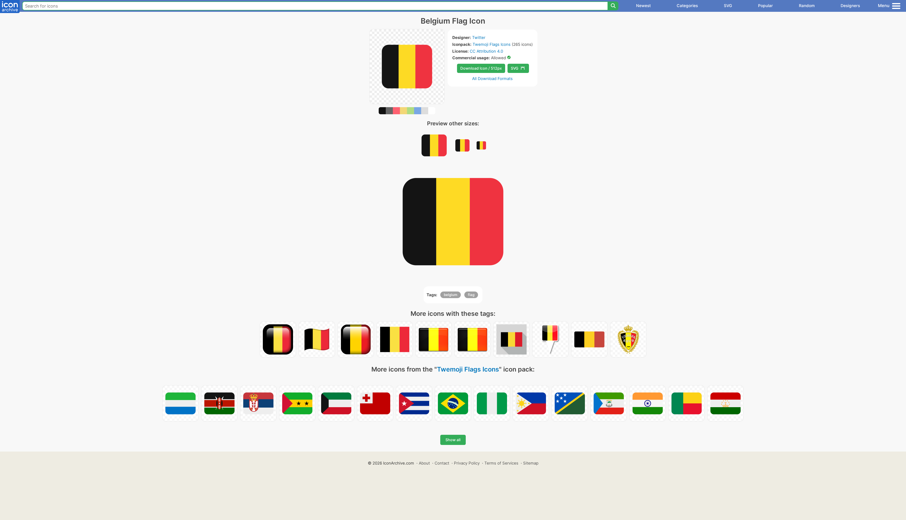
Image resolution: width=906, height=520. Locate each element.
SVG (728, 5)
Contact (442, 463)
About (424, 463)
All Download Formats (492, 78)
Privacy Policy (467, 463)
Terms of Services (501, 463)
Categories (687, 5)
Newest (643, 5)
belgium (450, 294)
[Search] (613, 5)
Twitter (478, 37)
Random (807, 5)
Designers (850, 5)
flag (471, 294)
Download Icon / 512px (481, 68)
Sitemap (530, 463)
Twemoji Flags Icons (492, 44)
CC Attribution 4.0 (486, 51)
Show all (453, 439)
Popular (765, 5)
